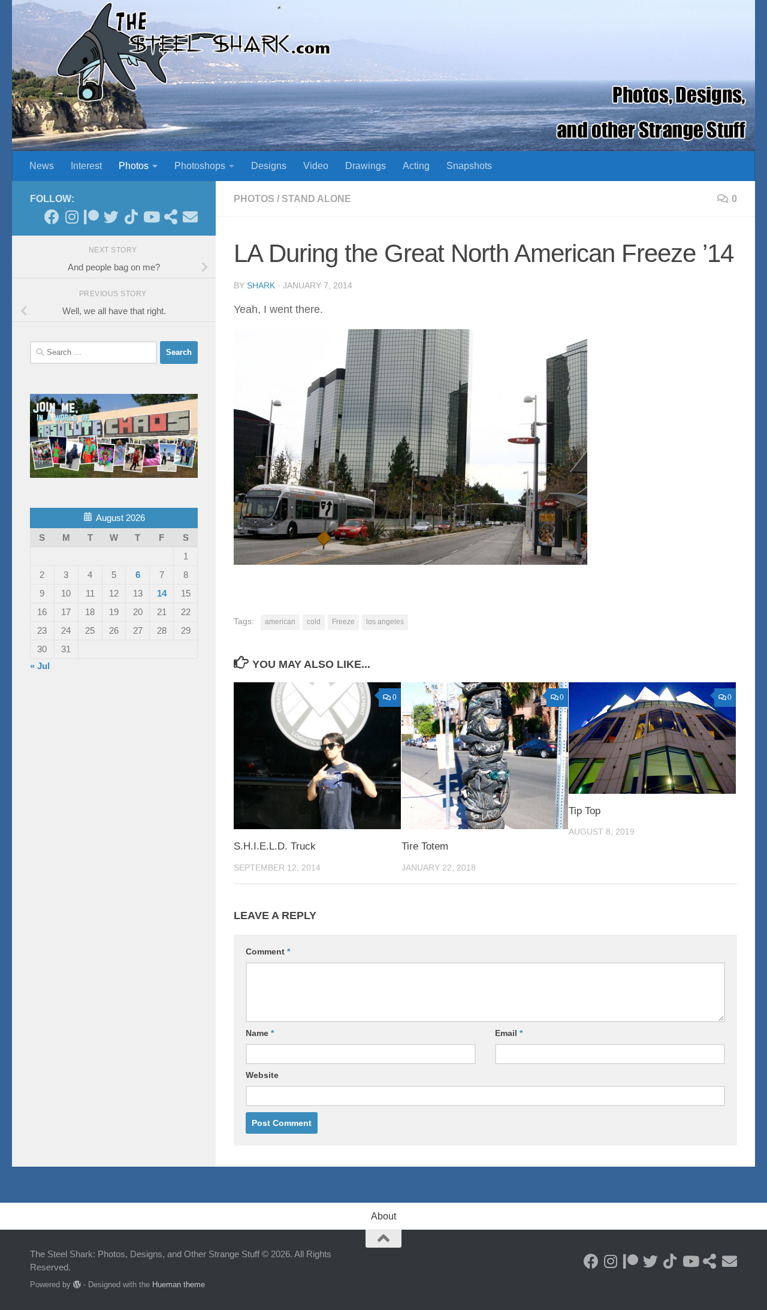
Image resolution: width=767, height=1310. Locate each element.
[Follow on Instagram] (71, 216)
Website (262, 1075)
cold (314, 622)
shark (261, 285)
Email (509, 1033)
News (41, 166)
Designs (268, 166)
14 (162, 593)
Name (260, 1033)
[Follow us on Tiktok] (130, 216)
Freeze (343, 622)
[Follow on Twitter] (111, 216)
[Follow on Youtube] (150, 216)
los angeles (385, 622)
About (383, 1216)
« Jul (40, 666)
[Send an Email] (190, 216)
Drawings (365, 166)
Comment (268, 951)
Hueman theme (178, 1284)
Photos (134, 166)
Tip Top (584, 811)
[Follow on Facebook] (51, 216)
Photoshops (199, 166)
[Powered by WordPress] (77, 1284)
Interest (86, 166)
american (280, 622)
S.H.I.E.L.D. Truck (275, 846)
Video (315, 166)
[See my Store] (170, 216)
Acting (416, 166)
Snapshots (469, 166)
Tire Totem (424, 846)
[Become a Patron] (91, 216)
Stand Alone (316, 199)
